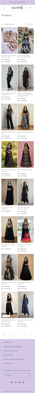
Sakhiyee (9, 391)
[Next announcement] (31, 2)
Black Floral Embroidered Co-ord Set (8, 132)
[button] (4, 8)
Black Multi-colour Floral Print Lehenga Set (9, 283)
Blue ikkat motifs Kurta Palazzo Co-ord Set (26, 320)
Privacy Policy (8, 355)
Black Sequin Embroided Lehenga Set (24, 283)
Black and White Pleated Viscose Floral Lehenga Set (24, 56)
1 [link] (4, 334)
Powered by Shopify (17, 391)
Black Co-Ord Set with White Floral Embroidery (8, 93)
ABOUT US (7, 342)
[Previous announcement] (3, 2)
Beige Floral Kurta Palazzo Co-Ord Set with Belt (9, 56)
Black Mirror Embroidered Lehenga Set (7, 245)
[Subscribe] (29, 375)
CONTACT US (8, 363)
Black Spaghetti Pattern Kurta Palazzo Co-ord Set (8, 320)
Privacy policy (29, 391)
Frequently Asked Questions (13, 346)
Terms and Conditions (11, 351)
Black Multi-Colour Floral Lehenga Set (24, 245)
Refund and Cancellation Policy (14, 359)
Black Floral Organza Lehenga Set (25, 132)
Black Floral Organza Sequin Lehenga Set (8, 170)
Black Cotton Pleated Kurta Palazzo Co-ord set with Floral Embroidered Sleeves (25, 94)
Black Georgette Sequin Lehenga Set (7, 208)
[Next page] (30, 334)
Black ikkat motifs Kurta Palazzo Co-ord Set (24, 208)
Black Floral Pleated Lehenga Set (25, 170)
